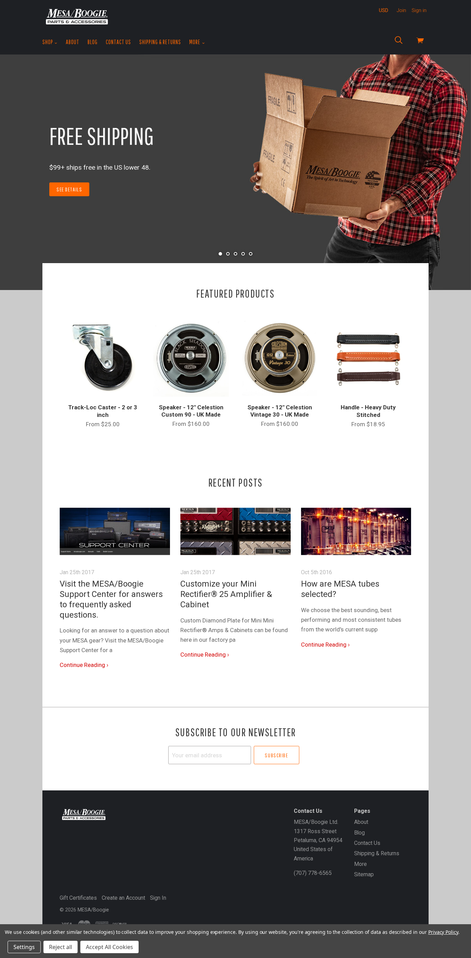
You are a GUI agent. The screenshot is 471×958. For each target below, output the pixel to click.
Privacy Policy (443, 932)
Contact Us (118, 42)
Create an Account (123, 898)
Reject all (60, 947)
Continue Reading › (84, 664)
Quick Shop (102, 382)
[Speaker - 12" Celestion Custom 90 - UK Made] (191, 357)
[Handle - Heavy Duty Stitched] (368, 357)
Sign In (158, 898)
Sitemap (364, 874)
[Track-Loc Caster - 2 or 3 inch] (102, 357)
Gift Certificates (78, 898)
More (195, 42)
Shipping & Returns (160, 42)
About (72, 42)
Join (401, 10)
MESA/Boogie (93, 910)
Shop (48, 42)
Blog (93, 42)
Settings (24, 947)
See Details (69, 189)
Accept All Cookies (109, 947)
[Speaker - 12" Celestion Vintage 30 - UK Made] (279, 357)
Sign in (419, 10)
